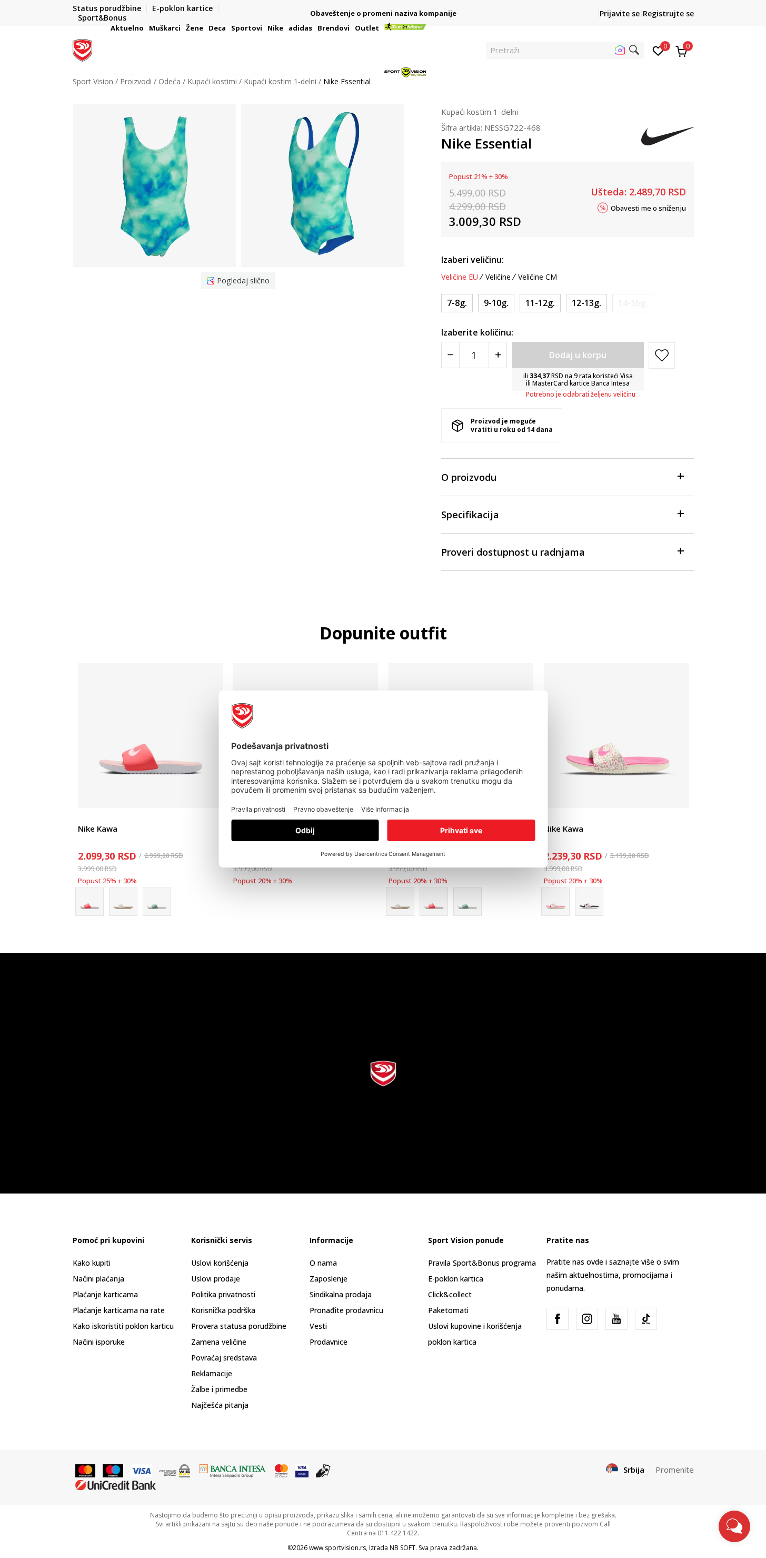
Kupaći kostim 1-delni (479, 111)
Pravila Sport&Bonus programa (482, 1263)
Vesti (318, 1326)
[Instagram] (587, 1318)
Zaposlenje (328, 1279)
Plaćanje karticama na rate (119, 1310)
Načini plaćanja (98, 1279)
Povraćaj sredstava (224, 1358)
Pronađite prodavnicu (346, 1310)
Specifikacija (470, 514)
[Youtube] (616, 1318)
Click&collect (450, 1294)
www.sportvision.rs (337, 1547)
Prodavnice (328, 1342)
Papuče (90, 817)
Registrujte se (668, 13)
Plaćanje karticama (105, 1294)
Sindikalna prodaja (341, 1294)
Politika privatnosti (223, 1294)
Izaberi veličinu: (472, 259)
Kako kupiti (92, 1263)
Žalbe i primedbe (219, 1389)
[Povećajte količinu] (498, 355)
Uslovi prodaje (215, 1279)
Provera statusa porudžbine (238, 1326)
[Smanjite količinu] (450, 355)
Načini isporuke (99, 1342)
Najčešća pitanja (219, 1405)
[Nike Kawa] (150, 735)
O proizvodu (468, 477)
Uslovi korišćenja (219, 1263)
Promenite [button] (674, 1469)
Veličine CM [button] (537, 277)
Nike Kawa (97, 828)
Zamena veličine (218, 1342)
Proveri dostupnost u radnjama (513, 552)
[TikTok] (645, 1318)
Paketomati (448, 1310)
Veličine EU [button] (459, 277)
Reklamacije (211, 1373)
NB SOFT (402, 1547)
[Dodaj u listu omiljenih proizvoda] (208, 793)
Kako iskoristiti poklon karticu (123, 1326)
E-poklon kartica (455, 1279)
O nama (323, 1263)
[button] (145, 28)
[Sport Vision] (82, 49)
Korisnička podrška (223, 1310)
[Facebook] (557, 1318)
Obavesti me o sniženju (648, 207)
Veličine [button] (498, 277)
